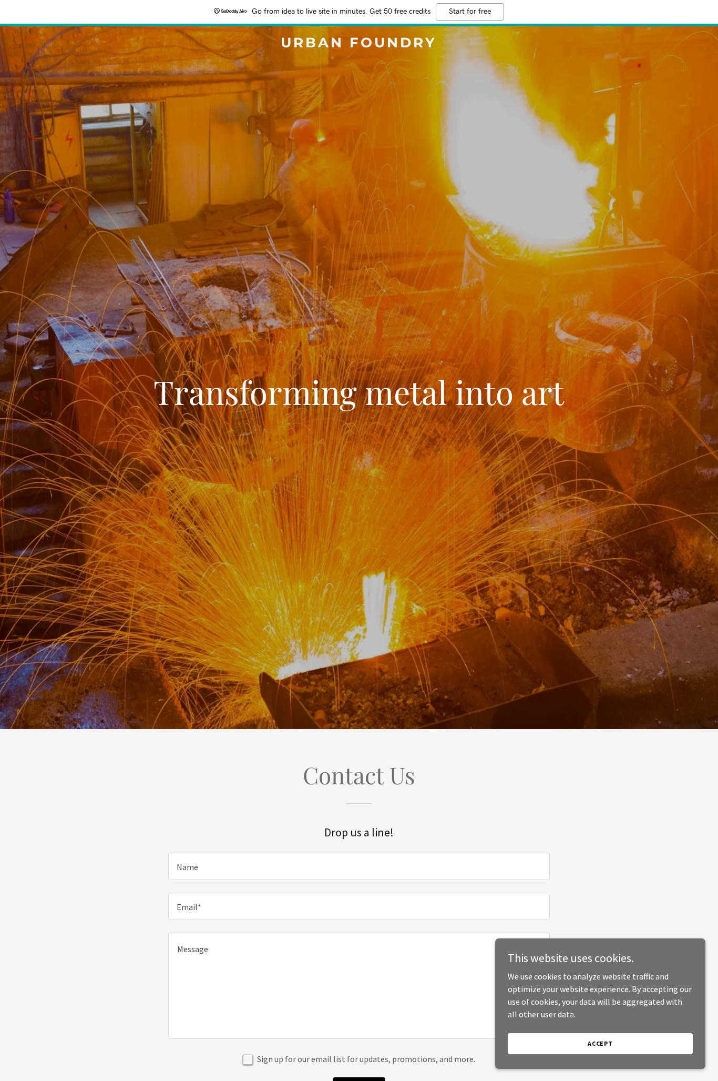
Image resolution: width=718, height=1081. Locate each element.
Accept (600, 1043)
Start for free (470, 11)
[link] (359, 44)
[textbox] (358, 866)
